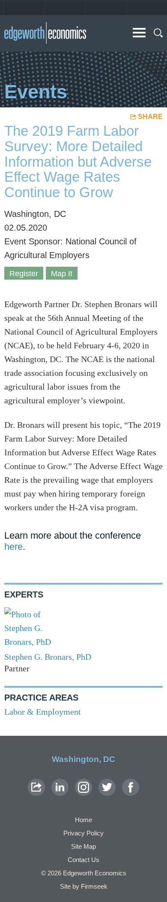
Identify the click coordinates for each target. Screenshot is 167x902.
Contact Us (83, 859)
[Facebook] (130, 787)
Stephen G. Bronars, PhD (47, 656)
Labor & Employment (42, 711)
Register (23, 273)
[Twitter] (107, 787)
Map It (61, 273)
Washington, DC (83, 759)
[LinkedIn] (60, 787)
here (13, 546)
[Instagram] (83, 787)
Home (83, 819)
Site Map (83, 846)
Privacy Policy (83, 833)
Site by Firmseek (83, 886)
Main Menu (139, 32)
